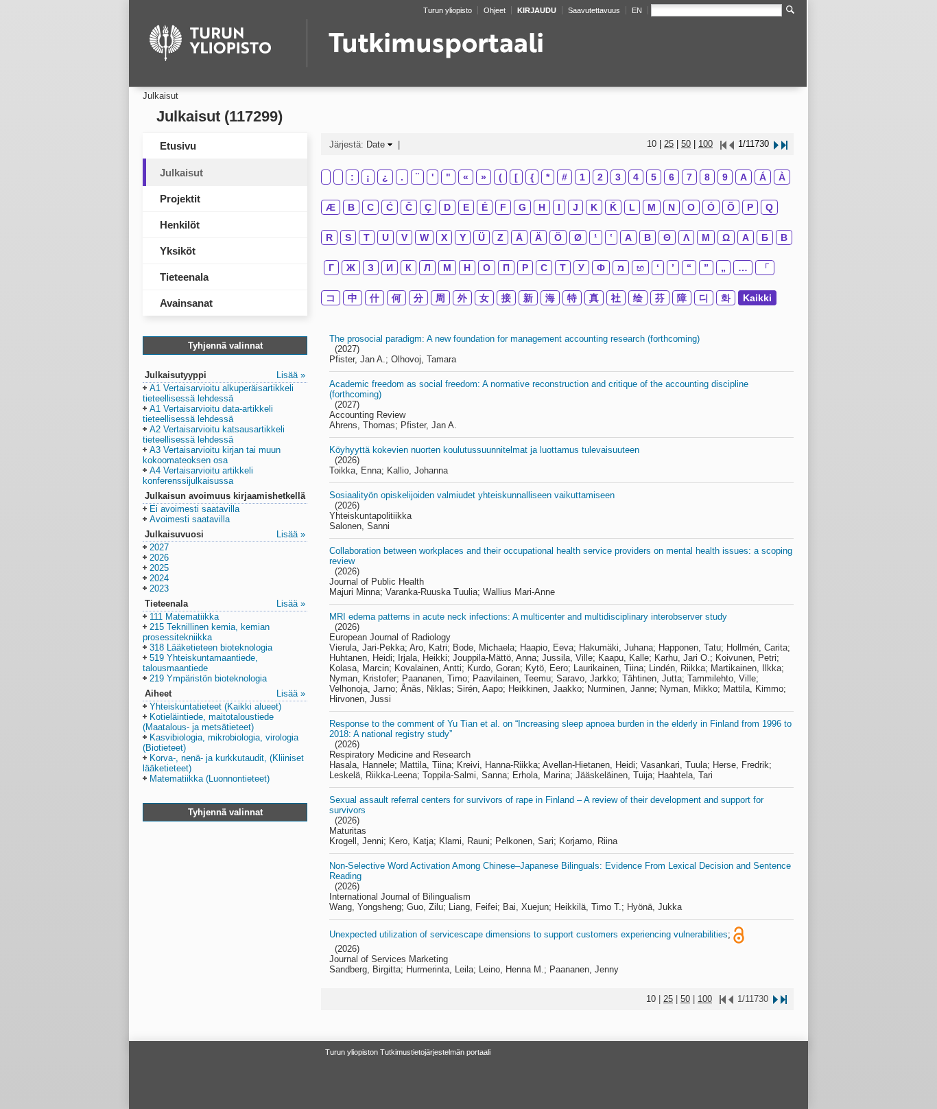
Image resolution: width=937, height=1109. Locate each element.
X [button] (444, 237)
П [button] (506, 267)
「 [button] (765, 267)
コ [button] (330, 297)
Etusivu (178, 146)
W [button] (424, 237)
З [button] (371, 267)
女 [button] (484, 297)
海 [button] (550, 297)
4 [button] (636, 177)
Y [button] (463, 237)
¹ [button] (595, 237)
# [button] (564, 177)
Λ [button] (686, 237)
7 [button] (689, 177)
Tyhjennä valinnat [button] (225, 345)
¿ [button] (385, 177)
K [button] (594, 207)
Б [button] (764, 237)
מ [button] (620, 267)
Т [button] (563, 267)
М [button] (447, 267)
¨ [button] (417, 177)
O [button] (691, 207)
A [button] (743, 177)
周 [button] (440, 297)
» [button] (483, 177)
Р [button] (525, 267)
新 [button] (528, 297)
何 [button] (396, 297)
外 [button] (462, 297)
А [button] (745, 237)
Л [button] (427, 267)
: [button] (352, 177)
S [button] (348, 237)
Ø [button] (578, 237)
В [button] (784, 237)
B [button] (351, 207)
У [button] (581, 267)
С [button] (544, 267)
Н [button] (467, 267)
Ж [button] (350, 267)
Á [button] (762, 177)
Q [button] (769, 207)
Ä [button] (538, 237)
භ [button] (640, 267)
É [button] (485, 207)
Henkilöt (180, 225)
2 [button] (600, 177)
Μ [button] (706, 237)
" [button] (448, 177)
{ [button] (532, 177)
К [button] (408, 267)
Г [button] (331, 267)
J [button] (575, 207)
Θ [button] (667, 237)
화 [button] (726, 297)
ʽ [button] (611, 237)
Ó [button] (711, 207)
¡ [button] (368, 177)
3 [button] (618, 177)
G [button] (522, 207)
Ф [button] (601, 267)
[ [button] (516, 177)
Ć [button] (389, 207)
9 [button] (725, 177)
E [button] (466, 207)
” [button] (706, 267)
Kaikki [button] (757, 297)
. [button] (402, 177)
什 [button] (374, 297)
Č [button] (408, 207)
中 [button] (352, 297)
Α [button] (628, 237)
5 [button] (653, 177)
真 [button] (594, 297)
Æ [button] (330, 207)
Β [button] (647, 237)
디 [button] (704, 297)
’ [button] (673, 267)
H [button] (541, 207)
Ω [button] (726, 237)
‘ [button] (657, 267)
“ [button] (689, 267)
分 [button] (418, 297)
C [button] (370, 207)
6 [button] (671, 177)
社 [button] (616, 297)
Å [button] (519, 237)
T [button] (367, 237)
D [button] (447, 207)
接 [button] (506, 297)
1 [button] (582, 177)
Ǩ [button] (613, 207)
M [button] (652, 207)
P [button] (750, 207)
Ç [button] (428, 207)
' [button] (432, 177)
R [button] (329, 237)
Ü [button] (481, 237)
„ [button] (723, 267)
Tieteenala (184, 277)
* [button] (547, 177)
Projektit (180, 199)
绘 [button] (638, 297)
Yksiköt (177, 251)
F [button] (503, 207)
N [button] (671, 207)
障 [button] (682, 297)
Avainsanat (186, 303)
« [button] (465, 177)
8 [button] (707, 177)
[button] (218, 394)
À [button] (782, 177)
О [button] (486, 267)
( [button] (500, 177)
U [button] (385, 237)
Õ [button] (731, 207)
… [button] (743, 267)
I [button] (559, 207)
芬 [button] (660, 297)
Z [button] (500, 237)
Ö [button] (558, 237)
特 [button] (572, 297)
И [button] (389, 267)
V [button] (404, 237)
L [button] (632, 207)
